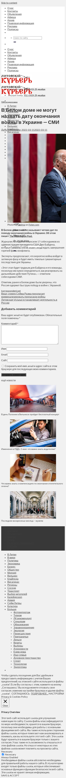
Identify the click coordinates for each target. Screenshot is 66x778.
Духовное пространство (27, 657)
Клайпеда (12, 578)
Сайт (4, 360)
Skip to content (9, 2)
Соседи (11, 587)
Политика (12, 560)
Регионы (12, 584)
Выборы (18, 645)
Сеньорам (19, 621)
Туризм (18, 615)
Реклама (12, 26)
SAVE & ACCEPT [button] (10, 775)
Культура (12, 606)
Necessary (10, 754)
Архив (10, 20)
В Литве (11, 105)
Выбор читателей (17, 594)
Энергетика (20, 667)
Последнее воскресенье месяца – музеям (22, 520)
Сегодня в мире (10, 102)
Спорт (17, 660)
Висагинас (13, 131)
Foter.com (34, 224)
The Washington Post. (20, 236)
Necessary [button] (6, 751)
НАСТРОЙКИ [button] (56, 693)
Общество (13, 569)
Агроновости (21, 648)
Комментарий (9, 323)
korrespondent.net (11, 290)
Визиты (18, 642)
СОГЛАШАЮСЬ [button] (21, 693)
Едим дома (20, 651)
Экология (19, 630)
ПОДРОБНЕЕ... (39, 693)
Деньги (17, 639)
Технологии (20, 663)
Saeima (21, 224)
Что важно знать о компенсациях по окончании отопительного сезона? (32, 484)
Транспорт (13, 591)
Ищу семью (20, 654)
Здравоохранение (24, 627)
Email (4, 354)
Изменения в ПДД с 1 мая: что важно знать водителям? (28, 449)
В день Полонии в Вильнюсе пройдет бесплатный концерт (30, 414)
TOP (2, 102)
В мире (11, 557)
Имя (3, 348)
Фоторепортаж (22, 612)
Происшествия (22, 633)
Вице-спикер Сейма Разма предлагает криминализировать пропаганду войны (23, 295)
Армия (11, 600)
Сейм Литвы (14, 603)
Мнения (11, 572)
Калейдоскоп (14, 597)
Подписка (12, 29)
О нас (10, 8)
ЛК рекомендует (23, 618)
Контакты (12, 11)
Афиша (11, 17)
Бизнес (11, 566)
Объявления (14, 14)
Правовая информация (20, 23)
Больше (11, 609)
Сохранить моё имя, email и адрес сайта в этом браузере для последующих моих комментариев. (29, 367)
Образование (21, 624)
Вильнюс (12, 126)
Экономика (13, 563)
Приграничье (21, 636)
